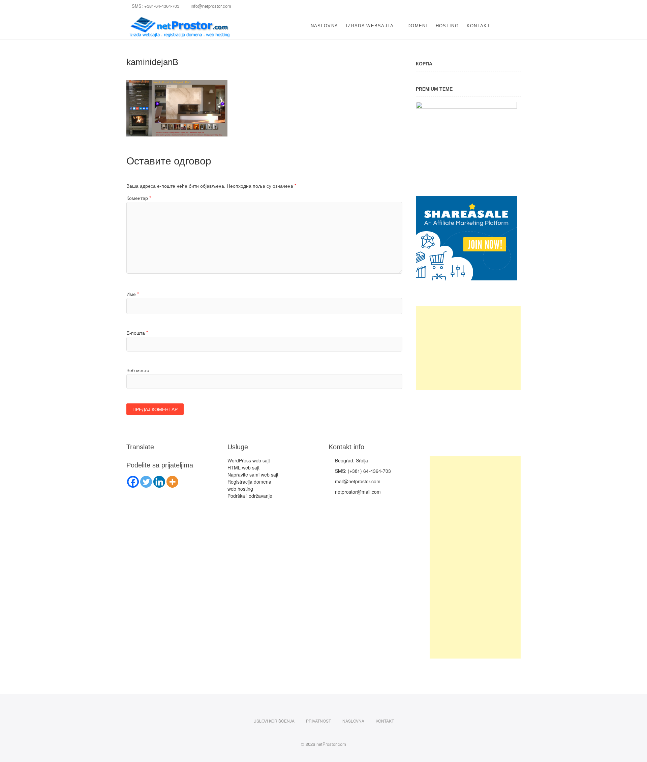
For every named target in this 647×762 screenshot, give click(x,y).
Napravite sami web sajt (252, 474)
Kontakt (478, 25)
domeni (417, 25)
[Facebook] (133, 482)
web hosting (240, 488)
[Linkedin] (159, 482)
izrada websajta (370, 25)
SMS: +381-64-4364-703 (155, 6)
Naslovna (324, 25)
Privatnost (318, 721)
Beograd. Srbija (350, 460)
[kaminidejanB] (176, 83)
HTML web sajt (243, 467)
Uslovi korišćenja (274, 721)
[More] (172, 482)
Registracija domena (249, 481)
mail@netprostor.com (356, 481)
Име (132, 294)
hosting (447, 25)
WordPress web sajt (248, 460)
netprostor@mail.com (356, 491)
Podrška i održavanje (249, 495)
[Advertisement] (468, 348)
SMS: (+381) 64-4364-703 (361, 470)
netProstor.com (331, 744)
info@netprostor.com (210, 6)
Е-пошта (137, 332)
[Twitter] (146, 482)
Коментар (138, 197)
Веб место (137, 370)
